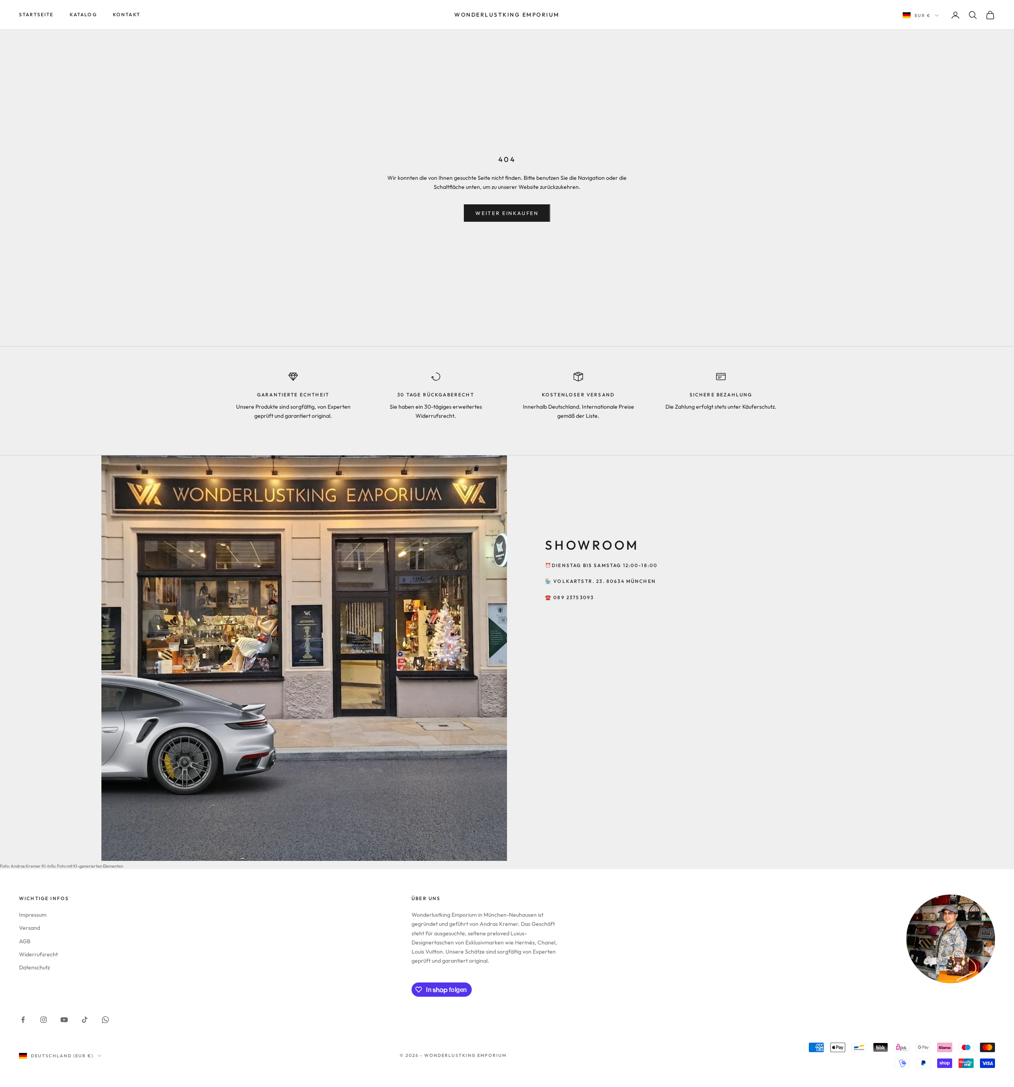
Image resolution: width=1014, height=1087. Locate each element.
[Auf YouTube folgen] (64, 1020)
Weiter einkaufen (506, 213)
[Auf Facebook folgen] (23, 1020)
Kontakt (126, 14)
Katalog (83, 14)
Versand (29, 927)
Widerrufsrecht (38, 954)
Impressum (32, 914)
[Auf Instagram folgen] (44, 1020)
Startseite (36, 14)
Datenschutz (34, 967)
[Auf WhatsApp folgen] (105, 1020)
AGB (24, 941)
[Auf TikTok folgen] (85, 1020)
